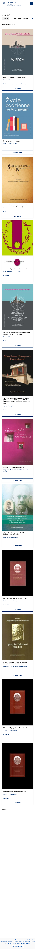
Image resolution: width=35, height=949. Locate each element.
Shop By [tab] (5, 18)
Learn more (26, 943)
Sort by (15, 18)
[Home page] (11, 3)
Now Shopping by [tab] (7, 24)
